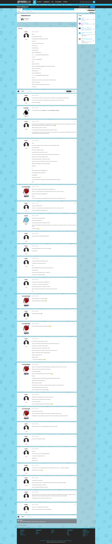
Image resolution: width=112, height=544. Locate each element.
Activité (25, 9)
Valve (34, 4)
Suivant (22, 91)
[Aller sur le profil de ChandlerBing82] (26, 191)
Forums (19, 11)
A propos (65, 2)
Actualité (39, 2)
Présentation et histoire (86, 531)
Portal (63, 4)
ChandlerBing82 (26, 186)
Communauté (46, 2)
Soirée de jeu (38, 532)
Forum (37, 531)
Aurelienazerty (83, 41)
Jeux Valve (52, 531)
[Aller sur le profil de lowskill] (80, 19)
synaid (26, 215)
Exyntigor (26, 108)
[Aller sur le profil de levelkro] (80, 28)
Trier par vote (69, 91)
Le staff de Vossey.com (86, 532)
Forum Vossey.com (22, 7)
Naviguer (19, 9)
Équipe (23, 11)
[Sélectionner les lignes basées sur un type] (65, 91)
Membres (37, 533)
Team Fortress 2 (69, 4)
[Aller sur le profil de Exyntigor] (26, 112)
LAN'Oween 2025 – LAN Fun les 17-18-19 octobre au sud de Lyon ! (86, 39)
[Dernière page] (25, 91)
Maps (68, 533)
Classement (31, 9)
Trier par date (73, 91)
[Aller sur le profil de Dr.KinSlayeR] (80, 33)
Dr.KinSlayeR (83, 34)
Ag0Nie (82, 24)
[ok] (94, 2)
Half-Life (53, 4)
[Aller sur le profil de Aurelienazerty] (80, 39)
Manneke (82, 18)
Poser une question (72, 24)
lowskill (82, 19)
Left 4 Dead (59, 4)
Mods (52, 532)
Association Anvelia (43, 540)
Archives (21, 532)
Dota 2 (49, 4)
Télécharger (58, 2)
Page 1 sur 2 (29, 91)
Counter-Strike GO (44, 4)
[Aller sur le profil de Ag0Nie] (80, 24)
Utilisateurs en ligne (29, 11)
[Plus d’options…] (74, 32)
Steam (38, 4)
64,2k (27, 197)
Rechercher (21, 533)
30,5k (27, 116)
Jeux (52, 2)
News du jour (22, 531)
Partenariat (84, 533)
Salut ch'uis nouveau (84, 23)
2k (26, 224)
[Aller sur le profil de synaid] (26, 220)
